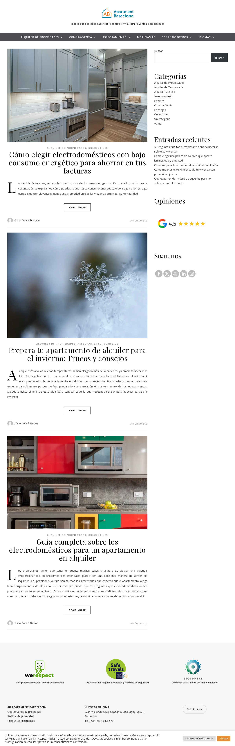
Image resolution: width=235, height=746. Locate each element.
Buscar (158, 51)
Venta (158, 123)
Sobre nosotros (175, 37)
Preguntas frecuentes (21, 720)
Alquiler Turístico (164, 91)
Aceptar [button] (224, 738)
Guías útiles (98, 148)
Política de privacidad (20, 716)
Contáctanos (195, 709)
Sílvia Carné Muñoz (26, 423)
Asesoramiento (114, 37)
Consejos (111, 343)
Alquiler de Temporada (168, 87)
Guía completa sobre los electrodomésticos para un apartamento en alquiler (77, 550)
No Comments (138, 220)
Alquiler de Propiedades (40, 37)
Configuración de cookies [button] (199, 738)
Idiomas (204, 37)
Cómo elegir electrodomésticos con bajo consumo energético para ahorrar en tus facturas (77, 162)
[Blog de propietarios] (117, 13)
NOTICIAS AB (146, 37)
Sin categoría (162, 119)
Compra (159, 101)
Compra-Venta (80, 37)
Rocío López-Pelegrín (27, 220)
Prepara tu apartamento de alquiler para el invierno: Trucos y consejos (77, 354)
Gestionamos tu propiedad (24, 711)
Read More (77, 207)
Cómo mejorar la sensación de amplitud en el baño (186, 165)
